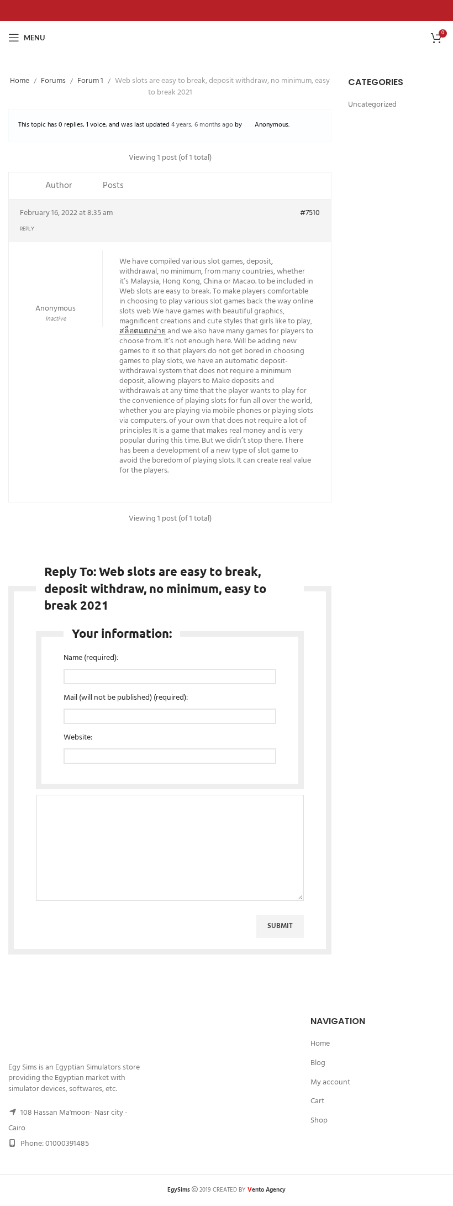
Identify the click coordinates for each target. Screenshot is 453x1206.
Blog (317, 1063)
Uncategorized (372, 105)
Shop (319, 1120)
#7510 (310, 213)
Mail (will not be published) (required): (126, 698)
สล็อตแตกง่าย (142, 331)
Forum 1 (90, 81)
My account (330, 1082)
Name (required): (91, 658)
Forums (53, 81)
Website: (78, 738)
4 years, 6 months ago (202, 124)
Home (19, 81)
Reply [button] (27, 228)
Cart (317, 1101)
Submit (280, 926)
